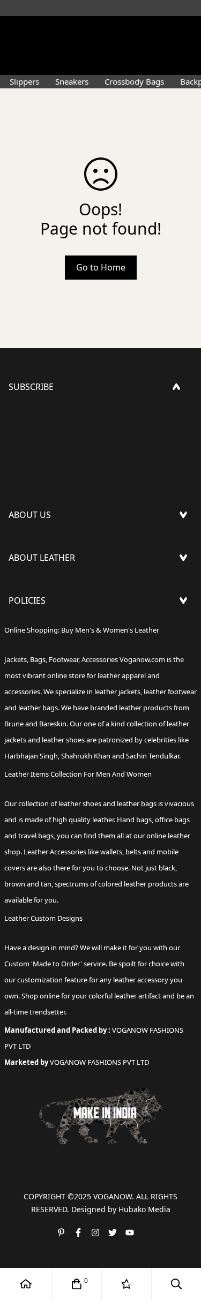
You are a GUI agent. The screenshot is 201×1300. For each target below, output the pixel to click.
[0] (76, 1284)
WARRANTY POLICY (47, 681)
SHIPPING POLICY (44, 629)
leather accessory (140, 980)
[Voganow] (100, 29)
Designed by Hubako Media (120, 1209)
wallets (111, 851)
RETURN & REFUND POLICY (63, 646)
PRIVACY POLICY (41, 698)
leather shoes (79, 803)
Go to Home (100, 267)
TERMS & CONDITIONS (55, 664)
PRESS (21, 544)
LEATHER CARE (38, 586)
